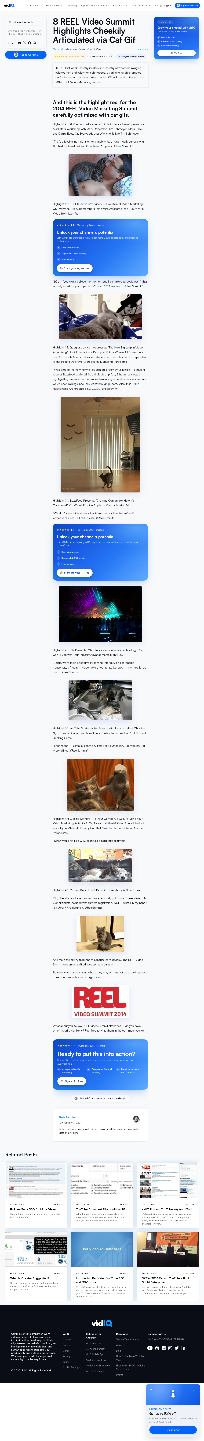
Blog (118, 1350)
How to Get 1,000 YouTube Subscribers (130, 1367)
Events (119, 1374)
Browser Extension (95, 1348)
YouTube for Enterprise (98, 1365)
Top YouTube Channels (128, 1339)
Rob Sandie (58, 49)
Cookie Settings (71, 1367)
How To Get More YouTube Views (130, 1358)
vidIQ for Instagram (96, 1371)
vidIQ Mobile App (95, 1354)
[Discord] (157, 1348)
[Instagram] (170, 1348)
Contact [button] (67, 1339)
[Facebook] (164, 1348)
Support (67, 1345)
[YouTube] (150, 1348)
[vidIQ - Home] (9, 5)
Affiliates (120, 1345)
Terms (66, 1361)
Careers (67, 1350)
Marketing (143, 49)
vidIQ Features (93, 1343)
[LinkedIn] (183, 1348)
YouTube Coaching (96, 1360)
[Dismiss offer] (196, 1388)
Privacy (66, 1356)
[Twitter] (177, 1348)
